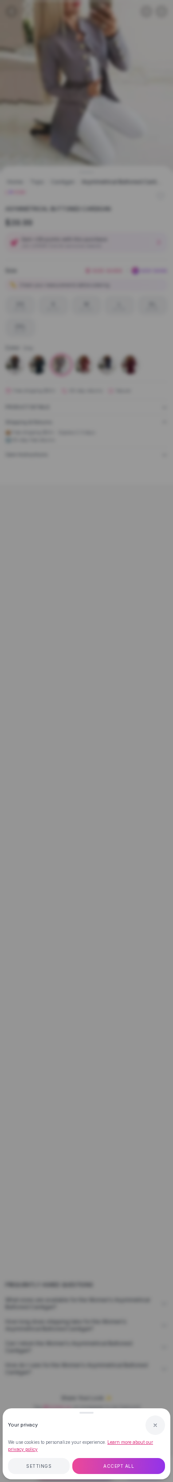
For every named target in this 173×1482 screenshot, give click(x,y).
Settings (38, 1466)
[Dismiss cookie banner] (155, 1425)
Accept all (118, 1466)
